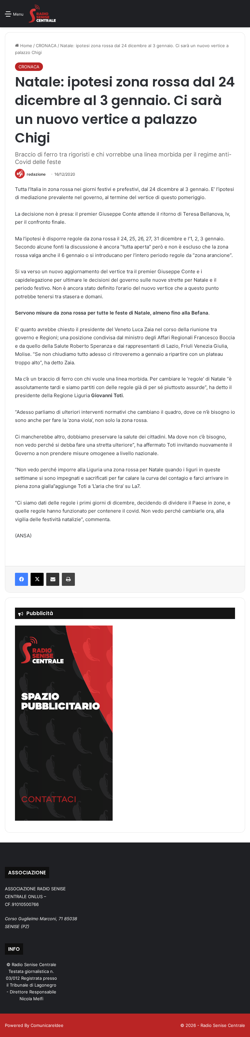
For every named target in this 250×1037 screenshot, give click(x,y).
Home (25, 45)
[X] (37, 579)
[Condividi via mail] (52, 579)
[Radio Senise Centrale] (42, 14)
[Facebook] (21, 579)
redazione (36, 174)
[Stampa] (68, 579)
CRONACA (46, 45)
